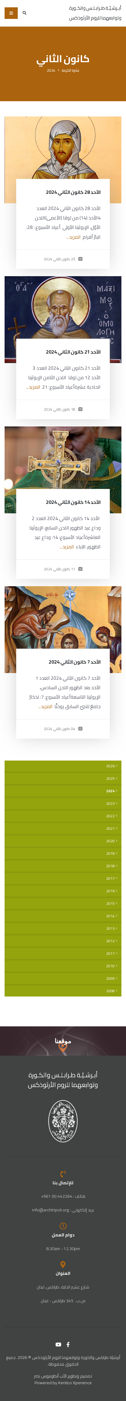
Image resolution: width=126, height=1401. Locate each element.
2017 (110, 878)
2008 (110, 991)
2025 (110, 778)
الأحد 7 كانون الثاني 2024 (75, 662)
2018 (110, 866)
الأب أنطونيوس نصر (50, 1376)
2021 (110, 828)
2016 (110, 891)
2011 (110, 953)
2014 (110, 916)
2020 (110, 841)
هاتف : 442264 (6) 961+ (63, 1196)
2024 (51, 70)
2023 (110, 803)
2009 (110, 978)
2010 (110, 966)
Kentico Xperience (75, 1383)
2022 (110, 816)
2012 (110, 941)
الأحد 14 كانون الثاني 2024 (73, 502)
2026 (110, 766)
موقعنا (63, 1040)
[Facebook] (68, 1344)
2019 (110, 853)
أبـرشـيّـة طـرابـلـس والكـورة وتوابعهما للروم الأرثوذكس (63, 1080)
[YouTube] (58, 1344)
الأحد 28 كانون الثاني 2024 (73, 192)
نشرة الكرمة (70, 70)
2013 (110, 928)
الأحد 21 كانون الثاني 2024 (73, 352)
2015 (110, 903)
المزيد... (73, 237)
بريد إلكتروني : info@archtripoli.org (63, 1210)
